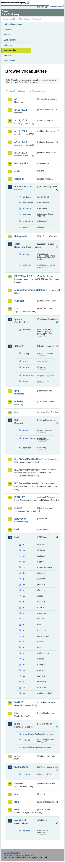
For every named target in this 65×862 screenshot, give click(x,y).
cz (24, 567)
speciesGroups (30, 747)
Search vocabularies (17, 91)
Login (42, 7)
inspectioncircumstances (30, 438)
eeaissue (27, 214)
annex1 (26, 430)
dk (24, 579)
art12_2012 (20, 109)
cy (24, 562)
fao (16, 308)
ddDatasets (28, 203)
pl (23, 659)
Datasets (8, 29)
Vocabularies (10, 50)
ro (24, 670)
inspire (18, 508)
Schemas (8, 45)
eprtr (17, 244)
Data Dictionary (25, 19)
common (19, 179)
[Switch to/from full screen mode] (47, 6)
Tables (7, 35)
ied (16, 420)
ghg (16, 390)
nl (23, 653)
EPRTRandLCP (23, 276)
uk (24, 693)
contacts (27, 197)
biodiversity (21, 163)
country (26, 831)
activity (26, 254)
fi (23, 602)
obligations (28, 221)
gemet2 (18, 346)
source (26, 367)
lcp (16, 713)
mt (24, 647)
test (16, 794)
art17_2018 (20, 152)
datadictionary (22, 186)
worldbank (20, 820)
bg (24, 556)
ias (16, 412)
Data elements (10, 40)
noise (17, 756)
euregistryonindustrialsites (25, 290)
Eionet (15, 19)
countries (27, 330)
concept (26, 353)
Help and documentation (14, 24)
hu (24, 613)
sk (24, 687)
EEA (16, 2)
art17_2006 (20, 131)
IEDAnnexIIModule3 (25, 469)
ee (24, 585)
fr (23, 607)
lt (23, 630)
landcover (20, 518)
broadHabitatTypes (30, 734)
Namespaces (9, 60)
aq (15, 99)
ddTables (27, 208)
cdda (17, 171)
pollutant (27, 448)
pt (23, 665)
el (23, 590)
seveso (18, 783)
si (23, 682)
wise (17, 809)
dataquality (20, 236)
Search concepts (38, 91)
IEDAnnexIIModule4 (25, 483)
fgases (18, 319)
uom (17, 802)
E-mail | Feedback (12, 852)
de (24, 573)
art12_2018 (20, 120)
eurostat (19, 300)
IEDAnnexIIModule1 (25, 459)
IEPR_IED (20, 497)
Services (8, 55)
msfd (17, 724)
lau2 (16, 537)
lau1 (16, 529)
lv (23, 642)
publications (21, 767)
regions (26, 740)
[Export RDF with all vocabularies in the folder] (57, 190)
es (24, 596)
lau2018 (18, 702)
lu (23, 636)
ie (23, 619)
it (23, 624)
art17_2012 (20, 142)
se (24, 676)
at (23, 544)
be (24, 550)
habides (19, 401)
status (25, 227)
